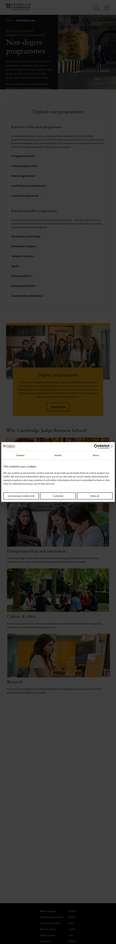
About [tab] (96, 455)
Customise (58, 495)
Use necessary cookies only (21, 495)
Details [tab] (58, 455)
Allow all (94, 495)
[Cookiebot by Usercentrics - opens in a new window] (99, 446)
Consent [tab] (20, 455)
